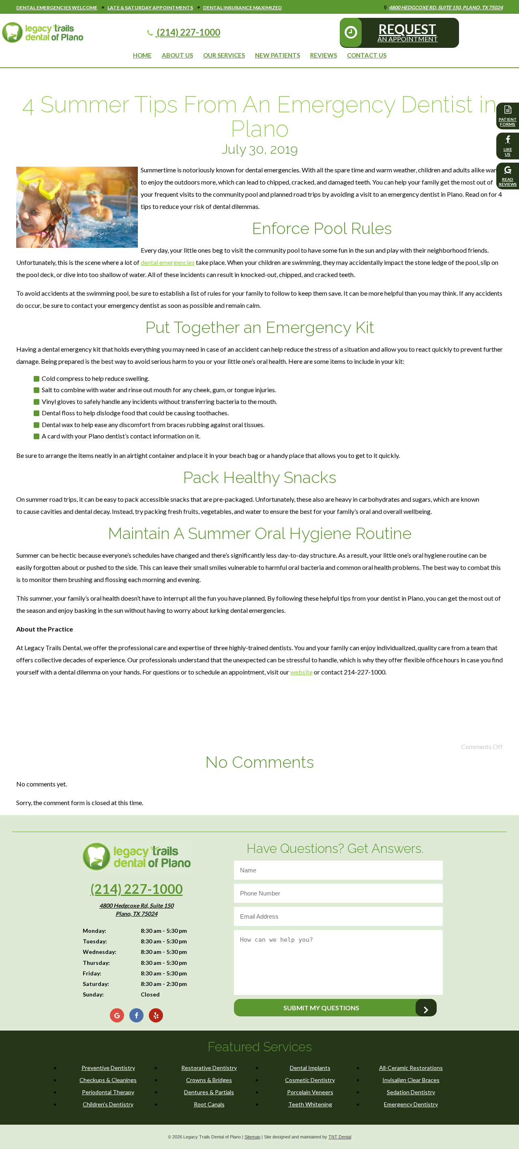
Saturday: (96, 983)
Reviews (323, 55)
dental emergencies (168, 262)
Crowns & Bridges (209, 1079)
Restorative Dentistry (209, 1067)
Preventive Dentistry (108, 1067)
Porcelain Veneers (310, 1092)
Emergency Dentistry (411, 1104)
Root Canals (209, 1104)
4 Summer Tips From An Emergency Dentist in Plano (259, 116)
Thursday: (96, 962)
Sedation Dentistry (411, 1092)
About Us (177, 55)
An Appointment (407, 32)
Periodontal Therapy (108, 1092)
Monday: (94, 930)
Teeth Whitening (310, 1104)
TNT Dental (339, 1136)
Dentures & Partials (209, 1092)
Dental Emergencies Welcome (56, 7)
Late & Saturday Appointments (150, 7)
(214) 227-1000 (187, 32)
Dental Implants (310, 1067)
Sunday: (93, 994)
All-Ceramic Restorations (411, 1067)
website (301, 672)
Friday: (92, 973)
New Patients (277, 55)
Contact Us (366, 55)
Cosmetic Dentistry (310, 1079)
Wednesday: (99, 951)
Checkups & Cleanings (108, 1079)
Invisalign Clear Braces (411, 1079)
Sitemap (252, 1136)
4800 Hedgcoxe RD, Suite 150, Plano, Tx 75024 (446, 7)
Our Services (224, 55)
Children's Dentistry (108, 1104)
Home (142, 55)
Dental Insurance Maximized (242, 7)
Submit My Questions (321, 1008)
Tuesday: (95, 941)
